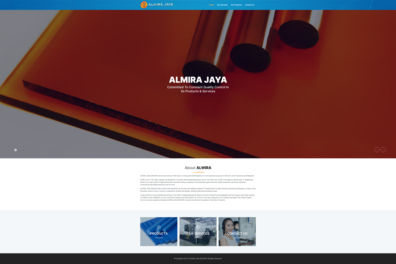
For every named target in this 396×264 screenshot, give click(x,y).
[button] (377, 149)
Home (211, 5)
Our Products (236, 5)
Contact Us (249, 5)
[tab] (11, 150)
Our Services (222, 5)
